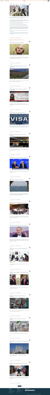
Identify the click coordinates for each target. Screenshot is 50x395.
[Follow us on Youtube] (27, 390)
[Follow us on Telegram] (31, 390)
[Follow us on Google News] (25, 390)
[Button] (12, 37)
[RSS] (32, 390)
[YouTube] (45, 0)
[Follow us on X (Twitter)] (30, 390)
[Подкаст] (34, 390)
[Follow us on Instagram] (29, 390)
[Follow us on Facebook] (26, 390)
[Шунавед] (47, 0)
